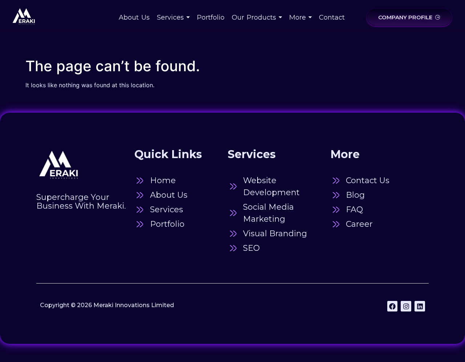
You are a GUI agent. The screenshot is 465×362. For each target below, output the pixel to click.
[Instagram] (406, 306)
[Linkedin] (420, 306)
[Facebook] (392, 306)
